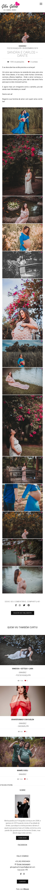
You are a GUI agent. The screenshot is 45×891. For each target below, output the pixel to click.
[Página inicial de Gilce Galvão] (11, 6)
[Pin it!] (29, 129)
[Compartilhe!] (22, 129)
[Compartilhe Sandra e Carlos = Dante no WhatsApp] (20, 605)
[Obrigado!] (16, 129)
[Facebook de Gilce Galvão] (20, 874)
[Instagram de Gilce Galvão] (24, 874)
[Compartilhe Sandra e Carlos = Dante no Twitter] (24, 605)
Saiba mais (22, 838)
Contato (22, 881)
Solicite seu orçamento (22, 613)
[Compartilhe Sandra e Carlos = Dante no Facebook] (16, 605)
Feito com (22, 889)
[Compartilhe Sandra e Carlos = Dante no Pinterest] (29, 605)
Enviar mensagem (23, 864)
